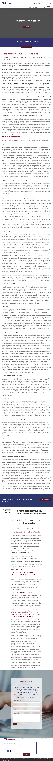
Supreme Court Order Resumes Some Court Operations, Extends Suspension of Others (24, 551)
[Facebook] (8, 751)
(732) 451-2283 (46, 3)
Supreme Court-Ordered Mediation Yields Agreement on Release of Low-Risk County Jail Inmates (24, 559)
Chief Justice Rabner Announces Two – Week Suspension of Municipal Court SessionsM (25, 563)
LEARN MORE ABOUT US (9, 743)
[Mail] (10, 751)
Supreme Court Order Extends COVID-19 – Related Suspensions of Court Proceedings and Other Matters (26, 555)
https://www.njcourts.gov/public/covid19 (20, 548)
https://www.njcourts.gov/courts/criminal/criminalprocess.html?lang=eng (17, 142)
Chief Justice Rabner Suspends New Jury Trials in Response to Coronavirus (25, 568)
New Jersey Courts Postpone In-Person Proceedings (30, 561)
